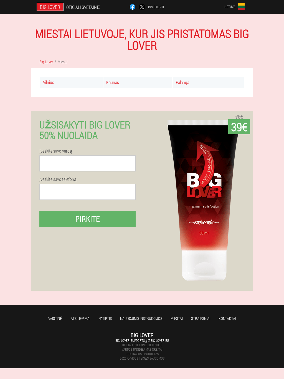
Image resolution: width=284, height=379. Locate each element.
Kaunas (112, 82)
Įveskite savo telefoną (58, 179)
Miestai (177, 318)
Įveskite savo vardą (55, 151)
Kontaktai (227, 318)
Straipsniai (200, 318)
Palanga (182, 82)
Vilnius (48, 82)
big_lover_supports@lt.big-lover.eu (142, 340)
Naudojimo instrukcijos (141, 318)
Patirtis (105, 318)
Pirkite (87, 219)
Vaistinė (55, 318)
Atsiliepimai (80, 318)
